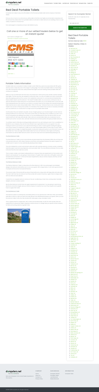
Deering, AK (74, 267)
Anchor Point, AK (75, 203)
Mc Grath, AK (74, 90)
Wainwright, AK (74, 278)
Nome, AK (73, 283)
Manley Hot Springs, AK (77, 272)
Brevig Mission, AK (75, 312)
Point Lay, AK (74, 310)
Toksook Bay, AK (75, 114)
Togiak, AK (73, 131)
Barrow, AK (73, 265)
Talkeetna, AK (74, 264)
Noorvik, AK (73, 174)
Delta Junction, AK (75, 333)
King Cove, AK (74, 276)
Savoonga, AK (74, 331)
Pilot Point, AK (74, 96)
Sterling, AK (73, 212)
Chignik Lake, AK (75, 152)
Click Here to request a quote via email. (17, 38)
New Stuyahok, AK (75, 57)
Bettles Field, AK (75, 302)
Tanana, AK (73, 260)
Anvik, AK (73, 76)
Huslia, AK (73, 122)
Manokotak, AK (74, 83)
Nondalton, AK (74, 109)
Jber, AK (73, 226)
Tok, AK (72, 355)
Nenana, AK (74, 298)
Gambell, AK (74, 346)
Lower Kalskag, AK (75, 64)
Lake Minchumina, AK (76, 179)
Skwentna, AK (74, 145)
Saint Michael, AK (75, 134)
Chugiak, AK (74, 234)
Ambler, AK (73, 160)
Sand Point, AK (74, 255)
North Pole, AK (74, 321)
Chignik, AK (73, 140)
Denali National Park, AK (77, 236)
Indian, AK (73, 241)
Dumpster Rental (48, 3)
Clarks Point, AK (75, 62)
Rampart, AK (74, 291)
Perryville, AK (74, 171)
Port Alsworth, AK (75, 112)
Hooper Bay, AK (75, 207)
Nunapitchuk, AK (75, 126)
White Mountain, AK (76, 200)
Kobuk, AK (73, 165)
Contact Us (38, 377)
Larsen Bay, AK (74, 195)
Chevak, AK (73, 178)
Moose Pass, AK (75, 259)
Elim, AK (73, 176)
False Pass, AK (74, 315)
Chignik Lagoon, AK (75, 146)
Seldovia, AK (74, 228)
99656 (84, 41)
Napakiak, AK (74, 119)
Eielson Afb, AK (74, 329)
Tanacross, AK (74, 345)
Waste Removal (74, 3)
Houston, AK (74, 198)
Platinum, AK (74, 150)
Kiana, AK (73, 229)
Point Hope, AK (74, 338)
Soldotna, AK (74, 210)
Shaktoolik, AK (74, 138)
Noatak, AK (73, 281)
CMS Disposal (13, 57)
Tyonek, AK (73, 148)
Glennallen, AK (74, 314)
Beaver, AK (73, 336)
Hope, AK (73, 247)
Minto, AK (73, 288)
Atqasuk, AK (74, 248)
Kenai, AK (73, 215)
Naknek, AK (73, 78)
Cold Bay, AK (74, 252)
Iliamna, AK (73, 86)
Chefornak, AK (74, 197)
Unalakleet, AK (74, 105)
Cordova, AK (74, 340)
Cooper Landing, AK (76, 243)
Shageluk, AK (74, 60)
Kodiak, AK (73, 224)
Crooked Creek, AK (75, 50)
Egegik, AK (73, 110)
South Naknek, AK (75, 74)
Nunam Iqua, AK (75, 205)
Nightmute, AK (74, 222)
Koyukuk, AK (74, 65)
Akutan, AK (73, 343)
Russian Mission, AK (75, 81)
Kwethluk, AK (74, 103)
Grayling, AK (74, 93)
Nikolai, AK (73, 102)
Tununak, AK (74, 214)
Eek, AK (72, 141)
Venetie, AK (74, 348)
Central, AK (73, 353)
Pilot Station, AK (75, 128)
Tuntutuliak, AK (74, 115)
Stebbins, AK (74, 153)
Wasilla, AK (73, 217)
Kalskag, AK (74, 59)
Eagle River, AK (74, 238)
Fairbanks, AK (74, 309)
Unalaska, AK (74, 357)
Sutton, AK (73, 257)
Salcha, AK (73, 341)
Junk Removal (65, 3)
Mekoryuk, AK (74, 274)
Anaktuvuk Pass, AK (76, 303)
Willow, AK (73, 184)
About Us (37, 375)
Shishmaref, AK (74, 305)
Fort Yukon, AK (74, 352)
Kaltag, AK (73, 72)
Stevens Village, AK (75, 307)
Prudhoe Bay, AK (75, 350)
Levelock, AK (74, 107)
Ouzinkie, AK (74, 245)
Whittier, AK (74, 279)
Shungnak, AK (74, 136)
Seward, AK (73, 271)
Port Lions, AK (74, 231)
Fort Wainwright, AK (76, 319)
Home (37, 373)
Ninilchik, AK (74, 202)
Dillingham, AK (74, 98)
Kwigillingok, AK (74, 167)
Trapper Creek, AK (75, 188)
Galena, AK (73, 186)
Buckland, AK (74, 164)
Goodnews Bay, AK (75, 159)
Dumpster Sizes (82, 3)
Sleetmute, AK (74, 52)
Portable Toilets (57, 3)
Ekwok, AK (73, 55)
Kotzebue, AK (74, 250)
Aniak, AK (73, 53)
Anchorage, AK (74, 219)
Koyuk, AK (73, 155)
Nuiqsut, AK (73, 322)
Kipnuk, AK (73, 221)
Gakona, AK (74, 334)
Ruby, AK (73, 91)
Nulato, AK (73, 71)
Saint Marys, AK (75, 143)
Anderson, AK (74, 284)
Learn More (10, 73)
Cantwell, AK (74, 286)
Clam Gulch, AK (75, 191)
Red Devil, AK (74, 48)
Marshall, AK (74, 88)
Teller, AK (73, 300)
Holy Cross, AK (74, 67)
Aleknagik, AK (74, 69)
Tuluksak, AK (74, 79)
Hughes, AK (73, 209)
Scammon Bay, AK (75, 183)
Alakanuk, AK (74, 169)
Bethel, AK (73, 117)
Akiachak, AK (74, 100)
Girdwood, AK (74, 253)
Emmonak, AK (74, 157)
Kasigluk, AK (74, 133)
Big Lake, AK (74, 193)
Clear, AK (73, 293)
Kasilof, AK (73, 190)
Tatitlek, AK (73, 317)
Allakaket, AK (74, 269)
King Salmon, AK (75, 84)
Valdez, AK (73, 295)
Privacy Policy (39, 379)
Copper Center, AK (76, 326)
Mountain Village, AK (76, 172)
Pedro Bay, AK (74, 129)
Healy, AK (73, 290)
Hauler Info (90, 3)
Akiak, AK (73, 95)
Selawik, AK (73, 162)
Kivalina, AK (73, 296)
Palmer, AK (73, 262)
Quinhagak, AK (74, 124)
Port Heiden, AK (75, 121)
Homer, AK (73, 233)
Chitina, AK (73, 328)
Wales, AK (73, 324)
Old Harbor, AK (74, 240)
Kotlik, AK (73, 181)
